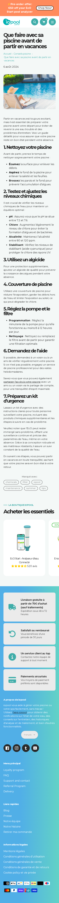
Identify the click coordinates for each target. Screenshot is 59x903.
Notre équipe (11, 821)
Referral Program (14, 786)
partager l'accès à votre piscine (22, 381)
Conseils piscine (22, 53)
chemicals (11, 482)
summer (31, 488)
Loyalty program (13, 770)
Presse (7, 815)
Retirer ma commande (17, 831)
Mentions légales (14, 851)
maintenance (13, 488)
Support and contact (16, 780)
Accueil (7, 53)
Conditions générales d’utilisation (24, 856)
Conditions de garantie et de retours (26, 867)
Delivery (8, 791)
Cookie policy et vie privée (19, 872)
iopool (37, 482)
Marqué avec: (29, 476)
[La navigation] (52, 21)
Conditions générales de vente (22, 861)
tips (44, 488)
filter (25, 482)
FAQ (6, 775)
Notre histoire (12, 826)
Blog (6, 810)
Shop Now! (45, 7)
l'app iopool (20, 712)
